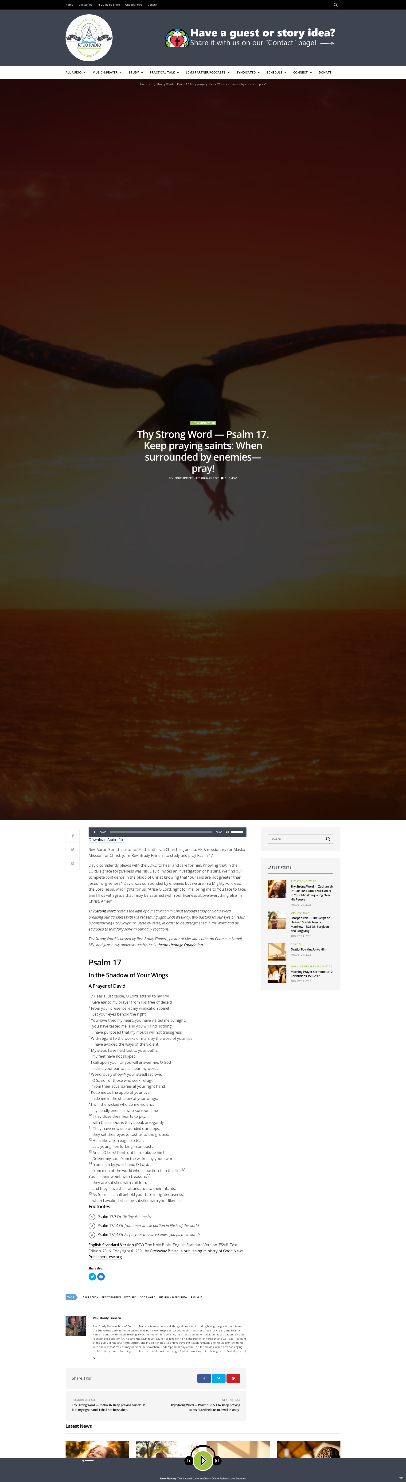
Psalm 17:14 (108, 1225)
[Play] (94, 832)
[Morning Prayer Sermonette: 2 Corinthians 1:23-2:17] (277, 974)
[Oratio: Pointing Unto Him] (277, 952)
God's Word (148, 1297)
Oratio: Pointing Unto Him (309, 949)
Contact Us (85, 4)
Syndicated (246, 72)
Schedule (274, 72)
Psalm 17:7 (107, 1216)
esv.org (115, 1256)
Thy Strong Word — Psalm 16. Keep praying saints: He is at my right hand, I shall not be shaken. (108, 1407)
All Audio (74, 72)
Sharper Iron (300, 913)
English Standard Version (111, 1244)
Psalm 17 (196, 1297)
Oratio (296, 944)
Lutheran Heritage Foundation (178, 944)
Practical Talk (162, 72)
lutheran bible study (173, 1297)
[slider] (237, 831)
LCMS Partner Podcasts (206, 72)
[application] (167, 832)
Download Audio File (106, 839)
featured (130, 1297)
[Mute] (227, 832)
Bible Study (90, 1297)
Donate (152, 4)
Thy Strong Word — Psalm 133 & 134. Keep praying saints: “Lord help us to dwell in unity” (205, 1407)
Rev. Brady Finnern (181, 478)
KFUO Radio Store (109, 4)
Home (69, 4)
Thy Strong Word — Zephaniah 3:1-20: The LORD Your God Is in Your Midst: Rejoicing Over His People (312, 892)
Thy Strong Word (203, 423)
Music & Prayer (105, 72)
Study (134, 72)
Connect (300, 72)
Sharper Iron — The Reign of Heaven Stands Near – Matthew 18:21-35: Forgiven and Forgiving (310, 924)
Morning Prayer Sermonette (311, 966)
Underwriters (133, 4)
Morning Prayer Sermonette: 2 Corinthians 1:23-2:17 (311, 974)
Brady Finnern (111, 1297)
